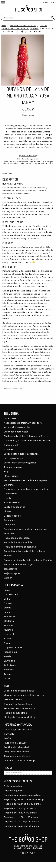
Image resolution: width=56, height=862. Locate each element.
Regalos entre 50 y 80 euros (20, 812)
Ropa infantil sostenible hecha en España (28, 560)
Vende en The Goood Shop (19, 760)
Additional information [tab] (12, 389)
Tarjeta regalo (12, 573)
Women (8, 577)
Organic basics (12, 515)
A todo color (47, 163)
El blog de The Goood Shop (20, 717)
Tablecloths (10, 568)
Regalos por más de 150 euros (21, 826)
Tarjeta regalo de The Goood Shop (24, 799)
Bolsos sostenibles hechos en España (25, 480)
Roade (7, 656)
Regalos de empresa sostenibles (22, 795)
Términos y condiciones (17, 756)
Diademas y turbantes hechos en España (27, 440)
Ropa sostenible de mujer (18, 564)
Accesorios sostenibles (23, 25)
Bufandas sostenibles (43, 161)
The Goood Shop (29, 155)
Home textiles (12, 502)
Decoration (10, 493)
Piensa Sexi (10, 651)
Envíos (7, 738)
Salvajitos (9, 660)
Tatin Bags (10, 665)
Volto (7, 678)
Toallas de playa (13, 467)
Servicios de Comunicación (19, 708)
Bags (6, 471)
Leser (7, 612)
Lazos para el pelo (14, 458)
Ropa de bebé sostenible (18, 542)
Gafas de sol (11, 445)
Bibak (7, 590)
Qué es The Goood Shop (18, 704)
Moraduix (9, 625)
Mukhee (8, 629)
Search (6, 777)
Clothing (9, 484)
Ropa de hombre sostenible (20, 546)
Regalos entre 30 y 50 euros (20, 808)
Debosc (8, 603)
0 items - (47, 2)
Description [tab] (7, 173)
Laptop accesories (14, 506)
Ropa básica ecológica (17, 537)
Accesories (10, 418)
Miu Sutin (9, 616)
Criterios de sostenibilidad (19, 690)
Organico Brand (13, 647)
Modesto (9, 621)
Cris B (7, 598)
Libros (7, 511)
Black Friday (11, 476)
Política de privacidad (16, 747)
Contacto (9, 733)
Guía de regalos (13, 786)
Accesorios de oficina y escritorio (23, 422)
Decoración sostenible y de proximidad (26, 489)
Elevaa (7, 607)
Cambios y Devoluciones (18, 729)
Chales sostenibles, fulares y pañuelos (20, 163)
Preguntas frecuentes (16, 751)
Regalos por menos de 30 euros (22, 803)
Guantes (8, 449)
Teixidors (9, 669)
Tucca (7, 674)
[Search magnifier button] (52, 17)
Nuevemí (9, 634)
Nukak (7, 638)
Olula (7, 643)
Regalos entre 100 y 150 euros (21, 821)
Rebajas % (10, 520)
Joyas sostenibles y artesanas (21, 453)
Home (3, 25)
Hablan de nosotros (15, 712)
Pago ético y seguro (15, 742)
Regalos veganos (13, 790)
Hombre (8, 498)
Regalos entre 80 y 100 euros (21, 817)
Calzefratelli (11, 594)
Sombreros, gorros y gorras (20, 462)
